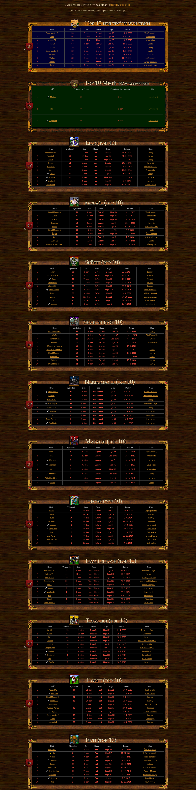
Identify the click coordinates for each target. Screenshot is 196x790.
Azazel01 (52, 40)
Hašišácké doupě (150, 293)
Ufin (53, 753)
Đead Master (50, 152)
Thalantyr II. (53, 403)
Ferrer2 (50, 641)
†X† (49, 637)
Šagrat (54, 234)
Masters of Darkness (148, 581)
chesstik (52, 474)
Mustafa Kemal (52, 708)
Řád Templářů (151, 234)
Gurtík (50, 159)
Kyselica (52, 775)
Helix (49, 585)
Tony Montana (54, 339)
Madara (53, 97)
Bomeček (51, 166)
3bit (51, 109)
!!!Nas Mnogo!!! (148, 585)
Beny (52, 293)
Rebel (52, 65)
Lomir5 (50, 644)
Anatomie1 (52, 283)
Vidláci (150, 279)
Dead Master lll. (52, 697)
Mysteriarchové (150, 166)
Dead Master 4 (54, 353)
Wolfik (52, 58)
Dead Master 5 (54, 230)
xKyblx (54, 237)
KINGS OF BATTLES (147, 641)
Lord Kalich (50, 185)
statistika (125, 4)
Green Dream (150, 185)
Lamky (150, 44)
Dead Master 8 (52, 33)
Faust (51, 518)
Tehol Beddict (51, 419)
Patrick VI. (51, 399)
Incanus (52, 54)
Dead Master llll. (52, 275)
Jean (54, 279)
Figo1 (51, 456)
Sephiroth (53, 121)
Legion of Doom (150, 704)
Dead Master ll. (52, 51)
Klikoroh (54, 693)
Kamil (49, 634)
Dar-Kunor (49, 577)
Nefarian (54, 360)
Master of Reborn (54, 346)
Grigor (52, 297)
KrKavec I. (54, 357)
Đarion (52, 764)
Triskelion (149, 599)
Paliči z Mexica (150, 290)
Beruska (54, 760)
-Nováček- (50, 156)
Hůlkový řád (151, 244)
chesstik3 (52, 286)
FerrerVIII (52, 750)
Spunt (50, 163)
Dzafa (52, 174)
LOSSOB (54, 241)
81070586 (53, 704)
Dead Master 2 (53, 715)
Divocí (150, 156)
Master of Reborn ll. (54, 244)
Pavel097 (54, 701)
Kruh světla (150, 37)
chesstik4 (53, 722)
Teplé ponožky (150, 33)
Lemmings (147, 634)
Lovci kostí (153, 97)
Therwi (52, 44)
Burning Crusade (149, 577)
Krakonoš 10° (49, 570)
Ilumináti (150, 54)
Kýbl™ (54, 711)
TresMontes (54, 290)
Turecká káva (49, 581)
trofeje (114, 4)
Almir (52, 37)
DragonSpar (50, 648)
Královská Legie (150, 65)
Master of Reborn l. (54, 350)
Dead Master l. (54, 364)
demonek (52, 767)
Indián (52, 47)
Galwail (51, 396)
